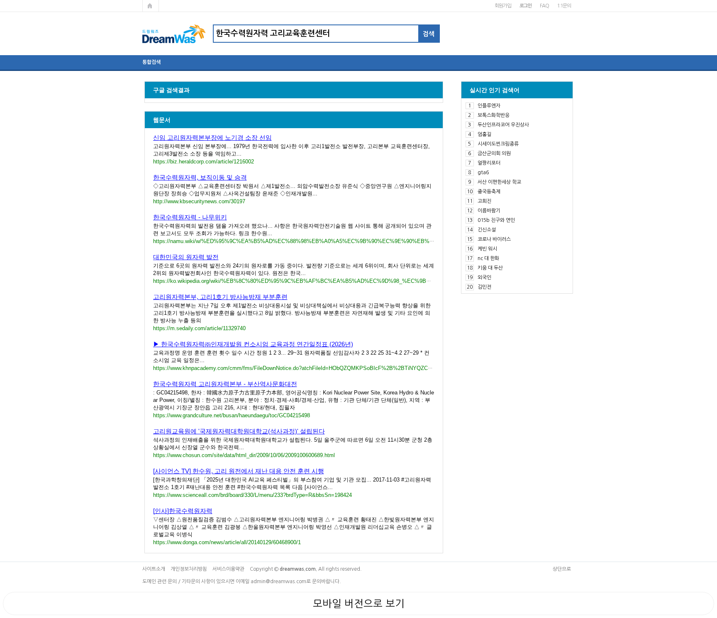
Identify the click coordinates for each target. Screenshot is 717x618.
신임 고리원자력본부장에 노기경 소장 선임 (212, 137)
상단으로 (562, 569)
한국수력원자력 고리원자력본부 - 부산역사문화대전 (225, 383)
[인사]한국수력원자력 (182, 510)
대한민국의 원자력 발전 (186, 256)
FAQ (544, 5)
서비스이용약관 (228, 569)
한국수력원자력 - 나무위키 (190, 217)
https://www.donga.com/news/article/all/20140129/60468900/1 (227, 542)
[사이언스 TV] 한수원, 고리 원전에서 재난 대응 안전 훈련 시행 (238, 470)
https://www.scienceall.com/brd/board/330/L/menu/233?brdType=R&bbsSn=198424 (252, 495)
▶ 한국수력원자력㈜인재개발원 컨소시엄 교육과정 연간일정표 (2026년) (253, 344)
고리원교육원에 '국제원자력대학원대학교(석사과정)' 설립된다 (239, 431)
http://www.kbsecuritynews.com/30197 (199, 201)
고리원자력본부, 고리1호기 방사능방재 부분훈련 (220, 296)
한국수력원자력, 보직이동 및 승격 (200, 177)
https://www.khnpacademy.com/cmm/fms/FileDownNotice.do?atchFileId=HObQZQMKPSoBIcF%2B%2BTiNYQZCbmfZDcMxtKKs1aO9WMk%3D (328, 368)
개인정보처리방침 (189, 569)
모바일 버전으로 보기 (359, 603)
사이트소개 (153, 569)
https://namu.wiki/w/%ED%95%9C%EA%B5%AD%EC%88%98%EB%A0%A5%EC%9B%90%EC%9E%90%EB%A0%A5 (300, 241)
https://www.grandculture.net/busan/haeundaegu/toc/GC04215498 (231, 415)
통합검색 (151, 62)
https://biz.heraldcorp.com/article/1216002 (203, 161)
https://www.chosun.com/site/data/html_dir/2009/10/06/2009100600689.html (244, 455)
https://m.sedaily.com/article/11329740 (199, 328)
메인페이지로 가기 (151, 6)
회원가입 (503, 5)
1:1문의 (564, 5)
